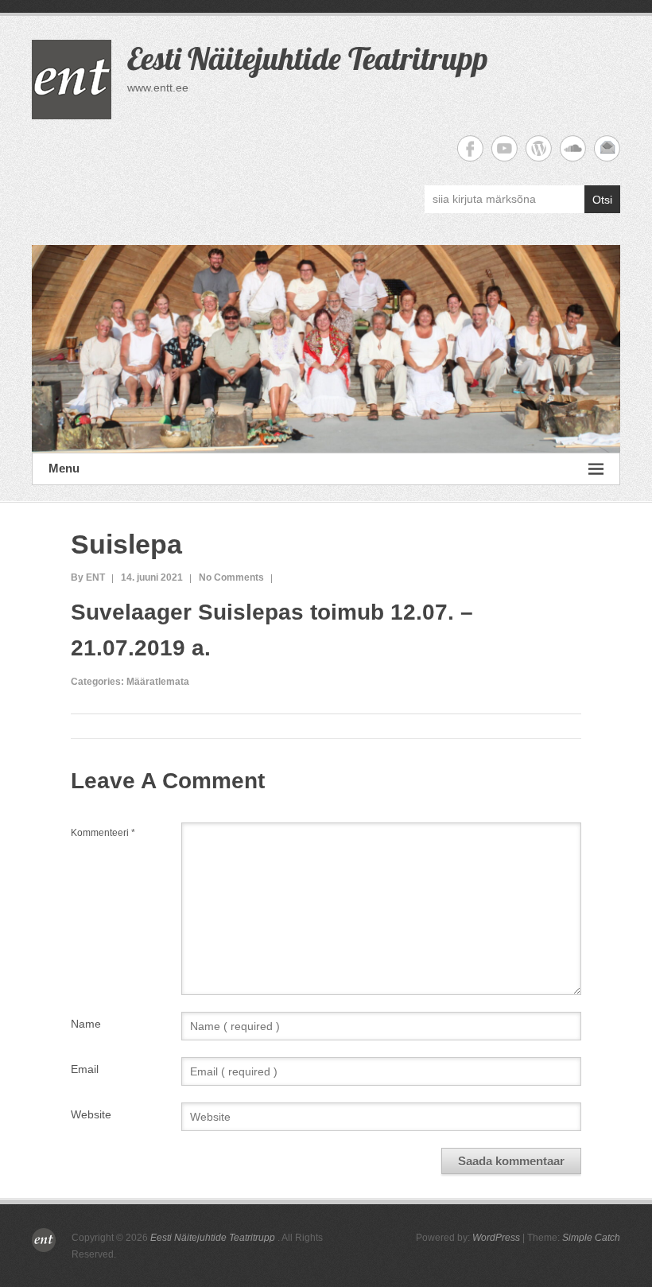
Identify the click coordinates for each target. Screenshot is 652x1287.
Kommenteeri (103, 832)
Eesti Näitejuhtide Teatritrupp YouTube (504, 148)
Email (85, 1069)
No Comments (231, 577)
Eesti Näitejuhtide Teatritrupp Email (607, 148)
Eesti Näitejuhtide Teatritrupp (307, 58)
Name (86, 1023)
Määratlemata (157, 681)
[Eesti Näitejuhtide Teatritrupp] (326, 349)
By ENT (88, 577)
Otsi (602, 199)
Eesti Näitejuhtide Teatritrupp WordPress (539, 148)
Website (91, 1114)
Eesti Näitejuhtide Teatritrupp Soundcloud (573, 148)
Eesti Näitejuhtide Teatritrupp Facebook (470, 148)
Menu (64, 468)
